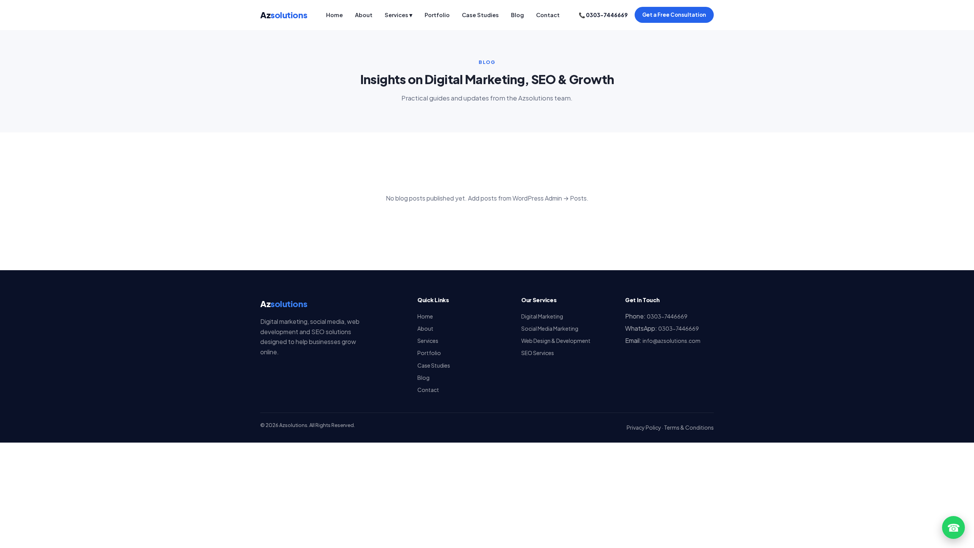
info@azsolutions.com (671, 340)
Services (427, 340)
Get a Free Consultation (674, 14)
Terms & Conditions (689, 427)
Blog (517, 14)
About (363, 14)
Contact (548, 14)
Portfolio (437, 14)
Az (283, 15)
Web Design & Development (555, 340)
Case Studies (480, 14)
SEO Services (537, 352)
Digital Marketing (542, 316)
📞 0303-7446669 (603, 14)
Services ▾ (398, 14)
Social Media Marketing (549, 328)
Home (334, 14)
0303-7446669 (667, 316)
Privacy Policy (644, 427)
